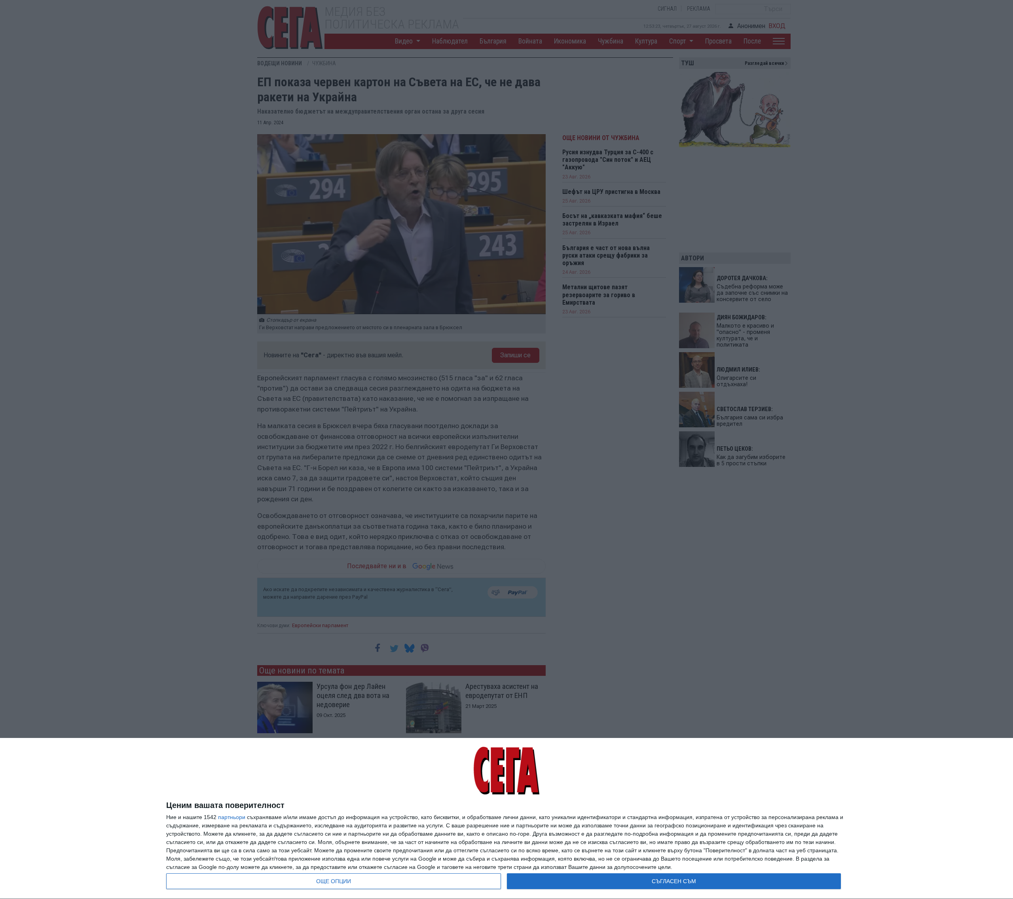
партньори (231, 817)
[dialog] (506, 818)
